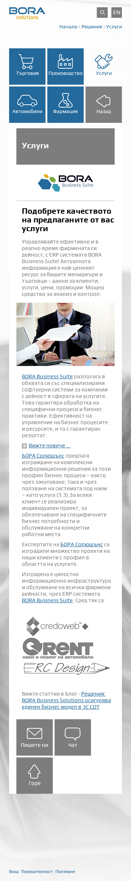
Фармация (65, 111)
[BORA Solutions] (27, 12)
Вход (14, 871)
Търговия (27, 73)
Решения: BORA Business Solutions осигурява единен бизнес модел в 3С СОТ (66, 700)
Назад (103, 111)
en (116, 12)
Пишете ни (34, 745)
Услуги (114, 26)
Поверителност (37, 871)
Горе (35, 783)
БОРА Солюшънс (43, 455)
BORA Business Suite (47, 376)
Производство (65, 73)
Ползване (65, 871)
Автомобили (27, 111)
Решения (92, 26)
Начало (68, 26)
